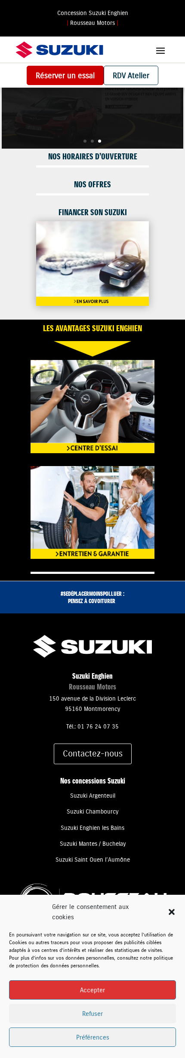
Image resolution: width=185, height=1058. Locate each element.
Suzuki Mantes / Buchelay (93, 844)
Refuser (92, 1013)
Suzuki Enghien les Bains (92, 828)
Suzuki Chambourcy (92, 811)
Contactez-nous (93, 753)
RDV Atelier (131, 75)
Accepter (92, 990)
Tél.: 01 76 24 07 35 (92, 726)
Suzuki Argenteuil (92, 795)
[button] (171, 912)
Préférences (92, 1037)
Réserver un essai (65, 75)
